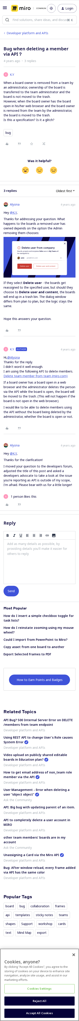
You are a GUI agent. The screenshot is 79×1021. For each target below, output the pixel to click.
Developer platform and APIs (27, 33)
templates (22, 915)
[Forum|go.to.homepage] (26, 8)
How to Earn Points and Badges (40, 680)
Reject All (39, 1001)
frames (60, 906)
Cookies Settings (39, 989)
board (9, 906)
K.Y (12, 74)
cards (62, 924)
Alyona (15, 204)
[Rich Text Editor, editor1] (39, 562)
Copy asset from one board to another (34, 647)
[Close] (74, 955)
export (42, 932)
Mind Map (24, 932)
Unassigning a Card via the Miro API (31, 855)
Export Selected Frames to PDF (27, 654)
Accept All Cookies (39, 1013)
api (7, 915)
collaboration (40, 906)
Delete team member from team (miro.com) (36, 376)
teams (63, 915)
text (8, 932)
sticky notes (44, 915)
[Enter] (7, 19)
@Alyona (13, 357)
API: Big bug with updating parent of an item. (39, 807)
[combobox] (39, 19)
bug (8, 132)
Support (27, 924)
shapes (10, 924)
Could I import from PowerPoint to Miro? (35, 639)
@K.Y (13, 212)
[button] (4, 9)
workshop (45, 924)
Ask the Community (18, 800)
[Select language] (51, 8)
